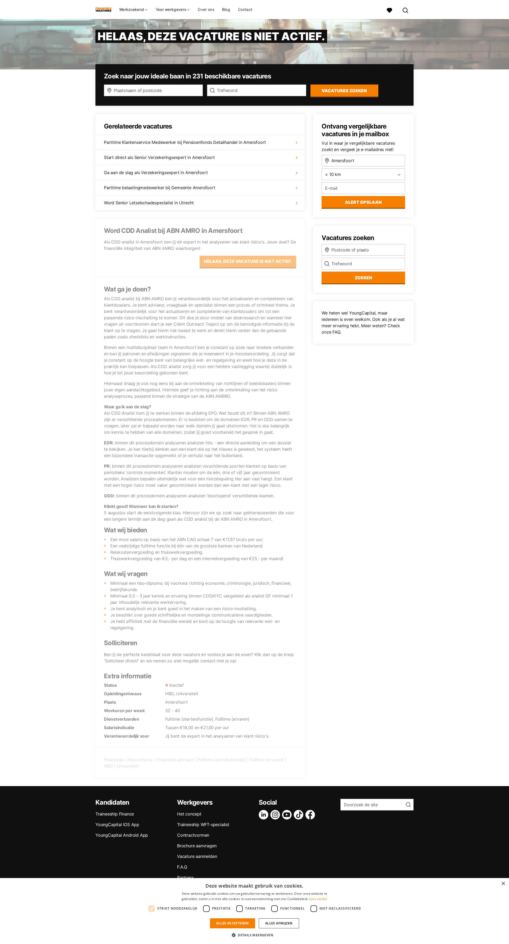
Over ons (206, 9)
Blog (226, 9)
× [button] (503, 884)
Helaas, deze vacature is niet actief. (248, 261)
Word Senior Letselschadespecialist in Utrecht (149, 202)
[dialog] (254, 911)
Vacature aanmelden (197, 856)
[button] (254, 935)
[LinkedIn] (264, 814)
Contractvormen (193, 835)
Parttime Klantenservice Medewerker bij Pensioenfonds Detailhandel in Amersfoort (185, 142)
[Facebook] (311, 814)
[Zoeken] (406, 9)
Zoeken (363, 277)
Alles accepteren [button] (232, 923)
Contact (245, 9)
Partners (185, 877)
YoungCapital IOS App (117, 824)
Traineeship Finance (114, 814)
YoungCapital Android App (121, 835)
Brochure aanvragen (196, 845)
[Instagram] (276, 814)
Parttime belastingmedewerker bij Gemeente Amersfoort (159, 187)
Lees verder (318, 899)
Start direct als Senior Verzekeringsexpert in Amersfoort (159, 157)
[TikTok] (299, 814)
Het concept (189, 814)
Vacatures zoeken (344, 90)
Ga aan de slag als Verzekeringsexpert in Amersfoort (156, 172)
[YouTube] (288, 814)
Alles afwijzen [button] (279, 923)
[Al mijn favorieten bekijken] (389, 9)
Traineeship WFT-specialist (203, 824)
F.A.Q (182, 867)
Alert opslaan (363, 202)
